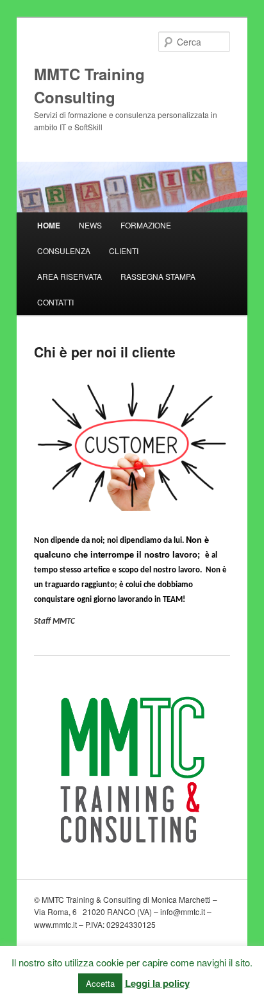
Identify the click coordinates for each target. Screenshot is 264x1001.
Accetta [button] (100, 983)
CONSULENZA (63, 250)
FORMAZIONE (145, 224)
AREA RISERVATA (69, 276)
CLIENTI (123, 250)
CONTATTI (55, 301)
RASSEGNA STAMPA (157, 276)
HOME (48, 225)
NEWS (90, 224)
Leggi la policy (157, 983)
